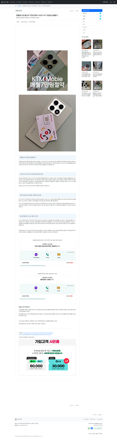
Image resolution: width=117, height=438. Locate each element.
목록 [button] (77, 10)
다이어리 (25, 2)
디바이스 (85, 13)
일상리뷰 (31, 2)
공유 (72, 10)
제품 (84, 18)
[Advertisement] (47, 37)
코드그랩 (5, 2)
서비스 (84, 16)
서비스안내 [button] (99, 419)
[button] (111, 2)
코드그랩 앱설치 (97, 428)
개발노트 (43, 2)
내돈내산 (37, 2)
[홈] (15, 6)
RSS (101, 414)
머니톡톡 (18, 2)
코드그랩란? (86, 419)
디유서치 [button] (105, 2)
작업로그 (50, 2)
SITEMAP (95, 414)
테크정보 (12, 2)
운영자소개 (92, 419)
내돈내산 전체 (86, 10)
